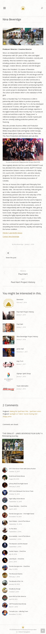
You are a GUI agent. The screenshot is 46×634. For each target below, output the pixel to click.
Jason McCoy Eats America (17, 596)
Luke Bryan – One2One (16, 559)
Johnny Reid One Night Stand (18, 484)
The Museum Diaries (15, 574)
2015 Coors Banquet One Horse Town (21, 491)
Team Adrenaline (22, 386)
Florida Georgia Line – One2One (19, 566)
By (17, 244)
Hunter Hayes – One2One (17, 551)
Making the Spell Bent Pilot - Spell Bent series (25, 411)
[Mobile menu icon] (4, 8)
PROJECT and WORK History (12, 233)
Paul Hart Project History (25, 312)
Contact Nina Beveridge (11, 237)
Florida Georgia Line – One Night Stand (21, 514)
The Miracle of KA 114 (16, 581)
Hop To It (20, 361)
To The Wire (13, 529)
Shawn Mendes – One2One (18, 506)
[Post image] (8, 303)
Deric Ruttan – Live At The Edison (19, 521)
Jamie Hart (20, 349)
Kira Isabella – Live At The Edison (19, 536)
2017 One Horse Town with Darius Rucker (22, 469)
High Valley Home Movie (17, 499)
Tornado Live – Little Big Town (18, 611)
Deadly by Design (14, 589)
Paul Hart (20, 324)
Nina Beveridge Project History (27, 336)
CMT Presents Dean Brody (17, 604)
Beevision (20, 299)
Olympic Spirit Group (24, 373)
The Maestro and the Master (18, 544)
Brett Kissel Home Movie (17, 476)
